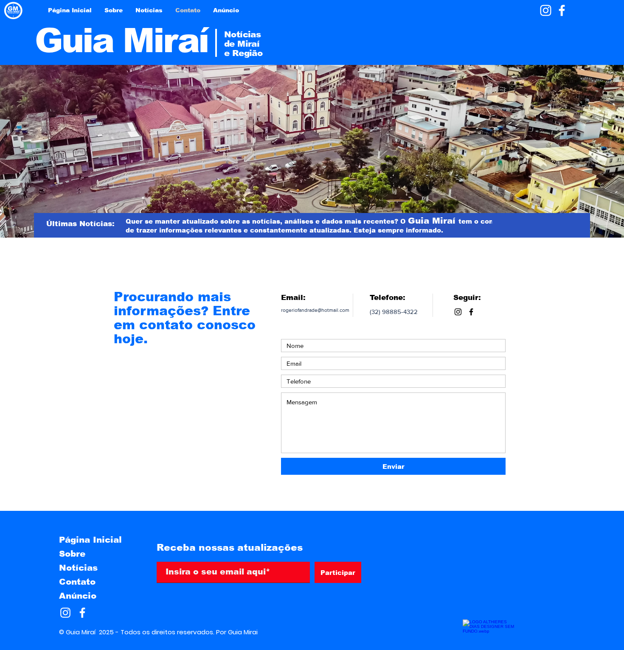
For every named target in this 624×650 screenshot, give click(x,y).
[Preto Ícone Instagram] (458, 312)
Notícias (78, 567)
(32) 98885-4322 (394, 311)
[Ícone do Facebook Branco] (561, 10)
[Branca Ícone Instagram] (545, 10)
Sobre (72, 553)
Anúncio (77, 595)
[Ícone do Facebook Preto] (471, 312)
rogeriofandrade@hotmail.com (315, 310)
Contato (77, 581)
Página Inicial (90, 539)
